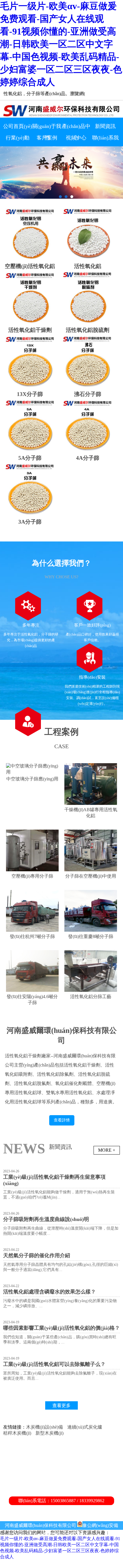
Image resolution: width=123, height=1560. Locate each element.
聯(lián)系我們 (105, 139)
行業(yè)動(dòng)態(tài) (17, 139)
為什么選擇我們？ (61, 563)
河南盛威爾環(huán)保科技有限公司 (40, 1525)
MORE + (106, 1150)
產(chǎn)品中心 (76, 127)
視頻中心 (76, 138)
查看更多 (61, 1405)
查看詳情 (62, 1120)
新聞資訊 (105, 126)
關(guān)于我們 (46, 127)
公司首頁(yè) (17, 126)
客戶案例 (47, 138)
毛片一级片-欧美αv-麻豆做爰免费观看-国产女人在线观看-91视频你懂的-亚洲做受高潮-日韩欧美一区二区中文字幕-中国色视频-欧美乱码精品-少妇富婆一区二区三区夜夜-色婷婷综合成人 (61, 44)
